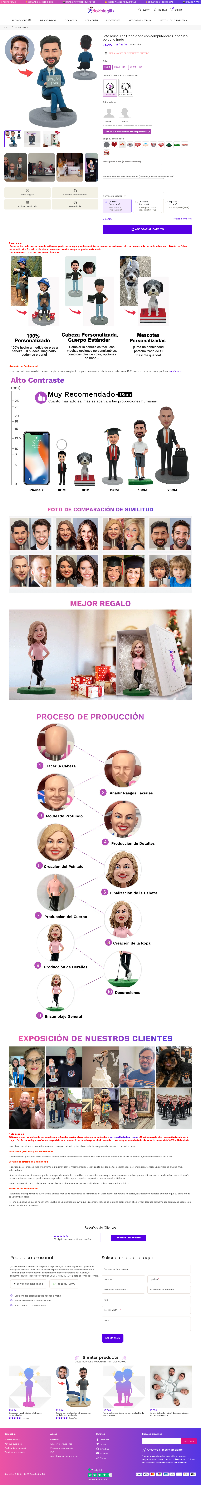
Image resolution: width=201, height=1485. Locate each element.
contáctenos (175, 371)
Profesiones (113, 20)
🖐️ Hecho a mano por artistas (80, 2)
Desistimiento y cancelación (64, 1456)
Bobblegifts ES (37, 1474)
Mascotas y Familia (140, 20)
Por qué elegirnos (13, 1444)
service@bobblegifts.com (124, 1137)
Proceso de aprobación (62, 1448)
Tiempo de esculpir (124, 196)
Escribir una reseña (129, 1237)
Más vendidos (48, 20)
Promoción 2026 (22, 20)
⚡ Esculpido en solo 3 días (119, 2)
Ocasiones (71, 20)
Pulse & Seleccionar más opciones (126, 131)
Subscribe (188, 1441)
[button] (122, 44)
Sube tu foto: (109, 102)
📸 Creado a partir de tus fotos (39, 2)
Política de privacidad (15, 1448)
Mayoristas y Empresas (173, 20)
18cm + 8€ (120, 67)
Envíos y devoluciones (61, 1444)
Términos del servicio (14, 1452)
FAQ (52, 1452)
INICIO (7, 27)
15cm (107, 67)
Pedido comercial (182, 218)
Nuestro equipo (12, 1440)
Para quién (91, 20)
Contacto (55, 1440)
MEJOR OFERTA (21, 27)
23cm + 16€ (136, 67)
